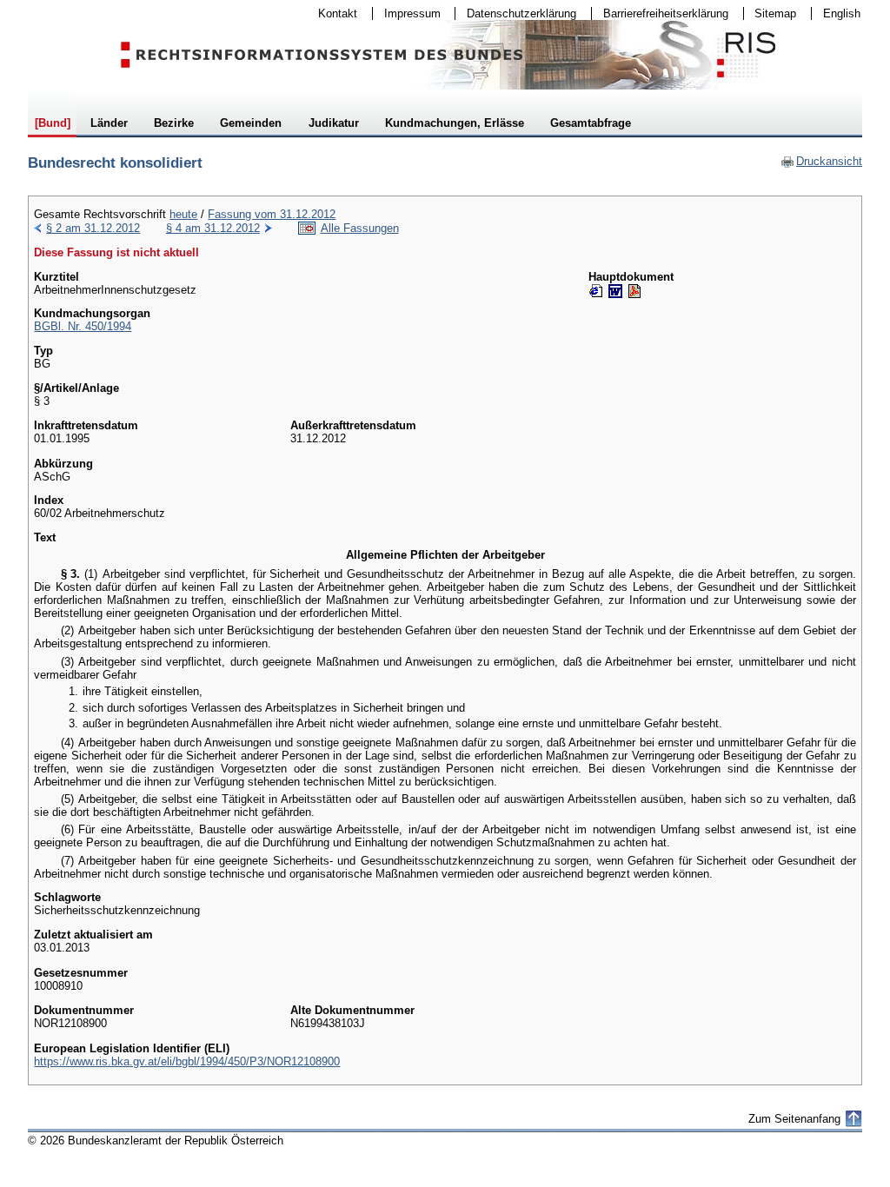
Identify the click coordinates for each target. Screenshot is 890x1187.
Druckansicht (821, 161)
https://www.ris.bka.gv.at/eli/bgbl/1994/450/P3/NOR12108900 (187, 1061)
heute (183, 214)
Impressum (407, 13)
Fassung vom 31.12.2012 (271, 214)
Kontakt (332, 13)
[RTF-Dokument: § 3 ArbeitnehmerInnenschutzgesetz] (615, 291)
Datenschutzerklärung (515, 13)
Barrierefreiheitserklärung (660, 13)
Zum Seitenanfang (794, 1118)
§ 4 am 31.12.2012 (213, 228)
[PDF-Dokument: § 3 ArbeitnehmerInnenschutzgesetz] (634, 291)
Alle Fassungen (360, 228)
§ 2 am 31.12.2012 (93, 228)
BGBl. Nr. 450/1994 (82, 326)
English (841, 13)
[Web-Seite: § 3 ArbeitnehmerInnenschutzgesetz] (596, 291)
